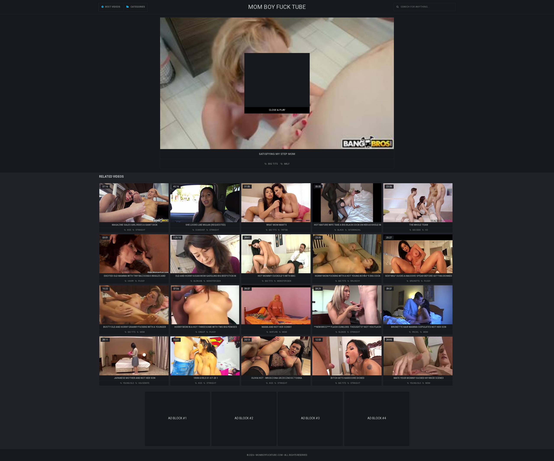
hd (426, 230)
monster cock (213, 281)
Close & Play (277, 110)
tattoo (284, 230)
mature (273, 332)
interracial (354, 230)
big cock (416, 230)
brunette (414, 281)
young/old (128, 383)
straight (140, 230)
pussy (141, 281)
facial (415, 332)
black (340, 230)
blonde (342, 332)
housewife (143, 383)
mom (142, 332)
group (201, 332)
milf (286, 163)
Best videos (112, 6)
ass (129, 230)
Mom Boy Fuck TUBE (277, 6)
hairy (130, 281)
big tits (272, 163)
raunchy (355, 281)
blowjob (197, 281)
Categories (137, 6)
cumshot (200, 230)
